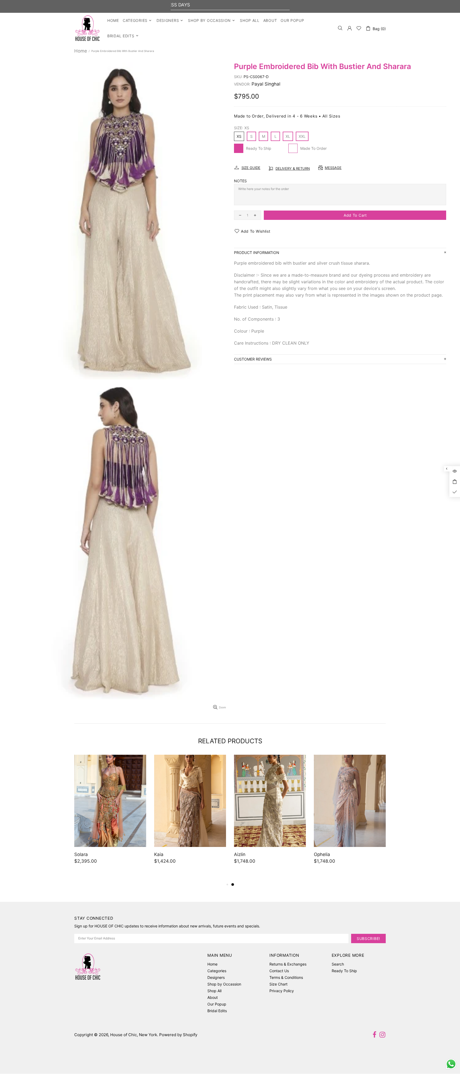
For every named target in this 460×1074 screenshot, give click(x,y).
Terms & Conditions (286, 977)
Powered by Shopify (178, 1034)
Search (338, 964)
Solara (376, 854)
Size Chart (278, 984)
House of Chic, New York (87, 28)
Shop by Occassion (224, 984)
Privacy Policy (281, 990)
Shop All (214, 990)
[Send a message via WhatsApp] (451, 1064)
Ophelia (138, 854)
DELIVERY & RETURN (293, 168)
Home (80, 51)
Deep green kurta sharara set (241, 854)
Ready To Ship (344, 970)
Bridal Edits (217, 1010)
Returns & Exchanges (287, 964)
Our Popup (216, 1004)
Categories (216, 970)
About (212, 997)
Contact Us (279, 970)
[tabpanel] (86, 814)
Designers (216, 977)
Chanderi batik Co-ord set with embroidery (323, 858)
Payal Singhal (266, 84)
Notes (240, 181)
